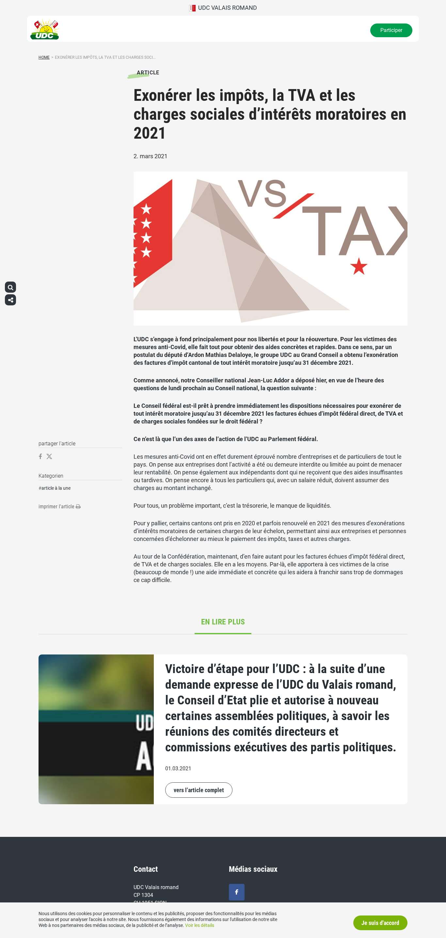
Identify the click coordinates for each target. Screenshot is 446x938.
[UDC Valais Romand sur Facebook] (237, 892)
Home (44, 57)
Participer (391, 30)
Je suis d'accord (380, 922)
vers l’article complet (199, 790)
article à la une (56, 488)
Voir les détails (199, 925)
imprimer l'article (57, 506)
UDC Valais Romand (226, 7)
